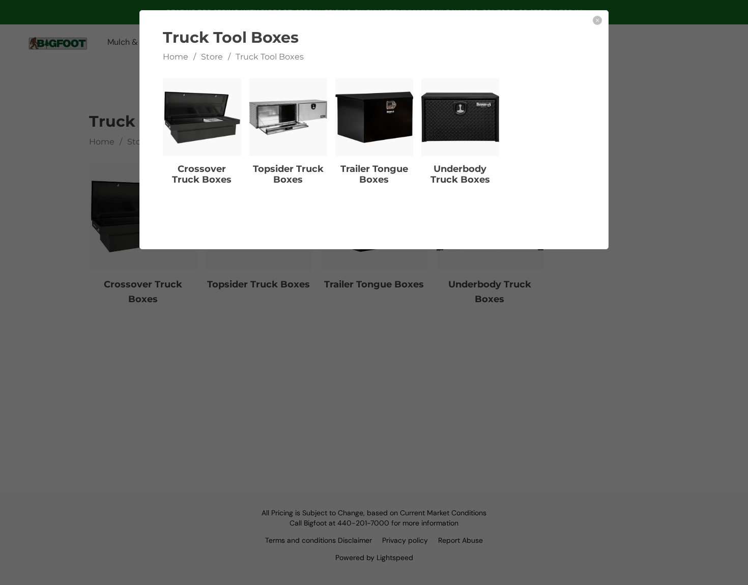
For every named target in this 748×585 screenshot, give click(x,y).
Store (212, 57)
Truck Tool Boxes (270, 57)
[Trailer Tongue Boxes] (374, 117)
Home (175, 57)
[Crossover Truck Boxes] (202, 117)
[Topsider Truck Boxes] (288, 117)
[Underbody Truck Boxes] (460, 117)
